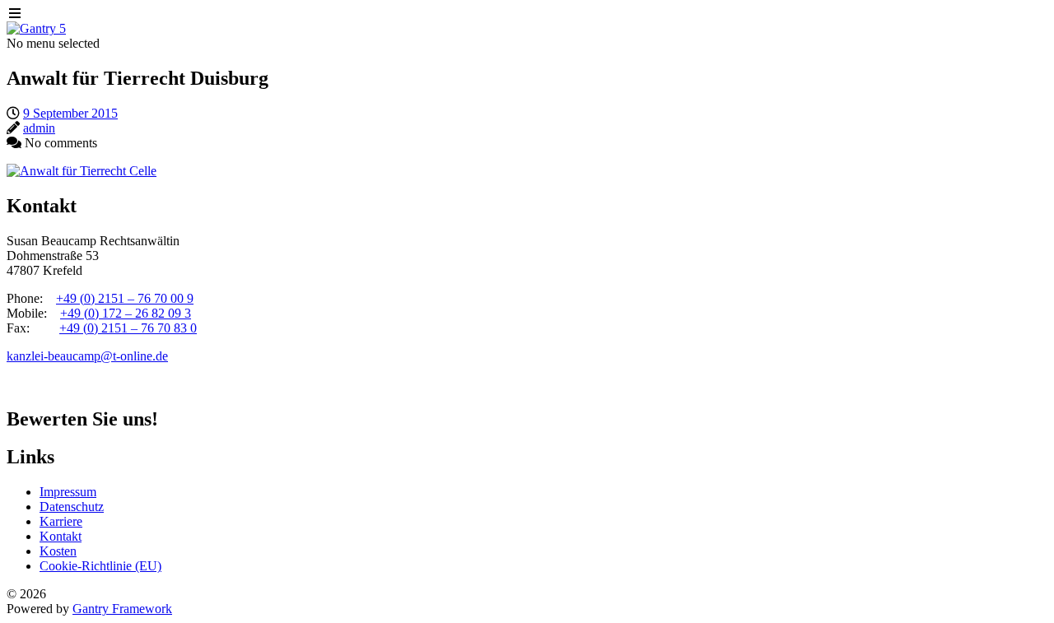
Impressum (68, 492)
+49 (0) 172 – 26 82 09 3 (125, 313)
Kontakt (61, 536)
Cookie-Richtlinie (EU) (100, 566)
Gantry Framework (122, 609)
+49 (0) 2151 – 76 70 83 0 (128, 328)
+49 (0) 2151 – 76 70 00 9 (125, 298)
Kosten (58, 551)
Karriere (61, 521)
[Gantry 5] (36, 28)
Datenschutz (72, 507)
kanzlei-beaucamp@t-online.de (87, 356)
